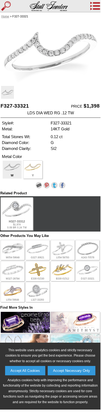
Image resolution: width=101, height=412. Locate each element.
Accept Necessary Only (71, 371)
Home (5, 16)
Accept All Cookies (25, 371)
